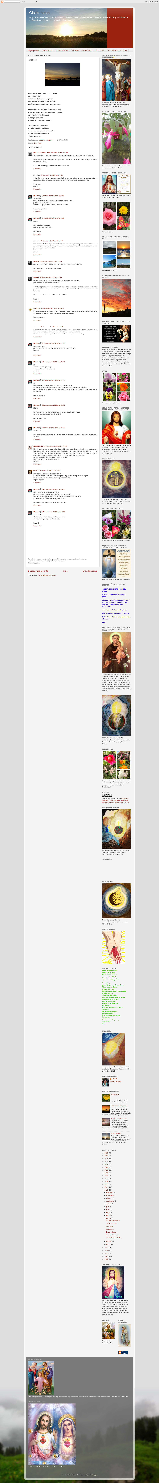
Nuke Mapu (38, 143)
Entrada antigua (90, 571)
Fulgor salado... (116, 1133)
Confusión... (110, 1229)
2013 (106, 1190)
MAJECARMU (38, 446)
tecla (35, 471)
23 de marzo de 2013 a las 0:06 (57, 152)
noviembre (110, 1195)
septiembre (110, 1201)
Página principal (33, 51)
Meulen (36, 196)
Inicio (65, 571)
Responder (37, 168)
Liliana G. (36, 308)
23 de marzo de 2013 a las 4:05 (52, 175)
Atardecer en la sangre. (119, 1119)
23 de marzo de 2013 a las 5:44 (53, 196)
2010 (106, 1253)
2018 (106, 1176)
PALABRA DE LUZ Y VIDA (117, 51)
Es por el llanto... (111, 1232)
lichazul (36, 261)
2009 (106, 1256)
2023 (106, 1161)
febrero (109, 1241)
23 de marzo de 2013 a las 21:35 (53, 428)
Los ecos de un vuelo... (114, 1238)
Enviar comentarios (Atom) (47, 575)
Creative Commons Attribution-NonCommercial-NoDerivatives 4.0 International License (115, 801)
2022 (106, 1164)
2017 (106, 1178)
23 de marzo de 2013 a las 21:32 (53, 380)
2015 (106, 1184)
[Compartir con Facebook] (64, 140)
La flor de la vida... (112, 1223)
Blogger (94, 1475)
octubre (109, 1198)
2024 (106, 1158)
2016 (106, 1181)
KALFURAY (100, 51)
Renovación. (115, 1094)
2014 (106, 1187)
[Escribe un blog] (60, 140)
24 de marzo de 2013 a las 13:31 (49, 471)
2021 (106, 1167)
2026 (106, 1153)
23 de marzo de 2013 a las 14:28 (52, 327)
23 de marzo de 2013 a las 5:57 (52, 241)
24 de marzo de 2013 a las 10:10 (55, 446)
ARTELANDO (47, 51)
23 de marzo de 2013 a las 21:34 (53, 405)
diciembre (109, 1192)
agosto (108, 1204)
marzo (108, 1218)
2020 (106, 1170)
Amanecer (109, 1226)
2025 (106, 1156)
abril (108, 1215)
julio (107, 1207)
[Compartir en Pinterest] (66, 140)
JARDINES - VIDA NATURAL (81, 51)
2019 (106, 1173)
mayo (108, 1212)
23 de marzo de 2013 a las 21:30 (53, 362)
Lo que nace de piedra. (119, 1106)
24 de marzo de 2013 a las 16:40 (53, 512)
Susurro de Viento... (113, 1235)
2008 (106, 1259)
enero (108, 1244)
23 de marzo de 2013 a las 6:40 (51, 277)
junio (108, 1209)
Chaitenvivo (39, 13)
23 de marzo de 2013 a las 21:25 (53, 343)
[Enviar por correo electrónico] (58, 140)
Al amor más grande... (113, 1220)
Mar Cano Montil (39, 152)
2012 (106, 1248)
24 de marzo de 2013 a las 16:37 (53, 489)
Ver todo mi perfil (115, 1081)
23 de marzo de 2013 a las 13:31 (52, 308)
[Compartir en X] (62, 140)
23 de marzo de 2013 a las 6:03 (51, 261)
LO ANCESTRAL (62, 51)
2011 (106, 1250)
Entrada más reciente (38, 571)
